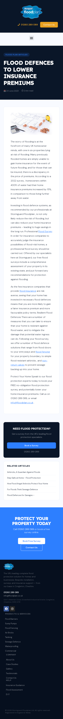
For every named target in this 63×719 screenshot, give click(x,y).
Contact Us (49, 24)
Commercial (10, 651)
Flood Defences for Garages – (20, 495)
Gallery (9, 669)
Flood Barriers (11, 619)
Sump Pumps (11, 623)
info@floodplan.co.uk (22, 402)
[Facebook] (6, 608)
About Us (10, 659)
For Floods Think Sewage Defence (22, 489)
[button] (31, 38)
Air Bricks (9, 632)
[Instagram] (12, 608)
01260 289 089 (29, 24)
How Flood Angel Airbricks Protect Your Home (27, 483)
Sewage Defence (13, 642)
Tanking (8, 637)
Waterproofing (11, 646)
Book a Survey (31, 445)
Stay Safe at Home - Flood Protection (24, 478)
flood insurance (27, 290)
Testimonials (11, 673)
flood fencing (43, 351)
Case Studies (12, 664)
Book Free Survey (31, 541)
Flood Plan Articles (17, 54)
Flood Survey (45, 231)
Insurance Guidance (15, 685)
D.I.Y (8, 694)
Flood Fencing (11, 628)
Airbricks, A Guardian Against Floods (23, 472)
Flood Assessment (14, 690)
